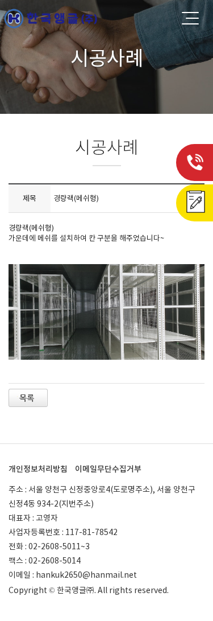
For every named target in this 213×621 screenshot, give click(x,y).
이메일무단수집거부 (108, 469)
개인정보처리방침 (38, 469)
